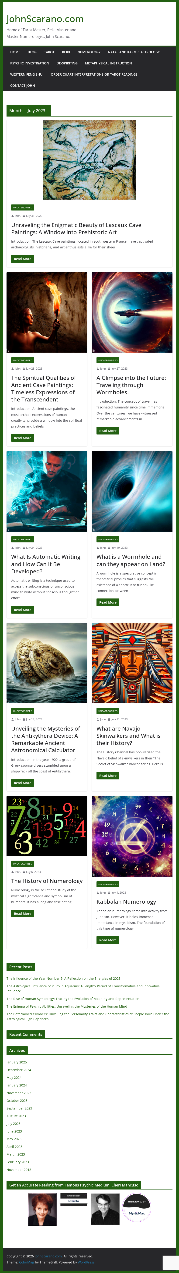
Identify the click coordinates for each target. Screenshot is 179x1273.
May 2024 (14, 1077)
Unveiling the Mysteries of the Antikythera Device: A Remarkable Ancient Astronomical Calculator (45, 739)
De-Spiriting (67, 63)
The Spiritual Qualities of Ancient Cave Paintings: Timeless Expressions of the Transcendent (43, 388)
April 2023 (14, 1146)
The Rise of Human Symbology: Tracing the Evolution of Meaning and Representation (73, 998)
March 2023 (16, 1154)
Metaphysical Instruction (108, 63)
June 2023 (14, 1131)
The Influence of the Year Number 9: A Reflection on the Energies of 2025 (63, 978)
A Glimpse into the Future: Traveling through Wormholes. (131, 385)
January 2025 (17, 1062)
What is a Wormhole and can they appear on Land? (130, 560)
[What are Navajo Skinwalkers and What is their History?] (132, 663)
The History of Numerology (47, 881)
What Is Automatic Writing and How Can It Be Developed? (45, 564)
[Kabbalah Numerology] (132, 836)
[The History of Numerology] (47, 826)
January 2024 (17, 1085)
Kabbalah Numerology (126, 901)
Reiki (66, 52)
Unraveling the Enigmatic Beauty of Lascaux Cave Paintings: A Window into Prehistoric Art (76, 228)
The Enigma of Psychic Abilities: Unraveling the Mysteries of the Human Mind (67, 1006)
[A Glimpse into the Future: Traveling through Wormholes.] (132, 312)
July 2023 (14, 1123)
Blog (32, 52)
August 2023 (16, 1116)
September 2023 (19, 1108)
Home (15, 52)
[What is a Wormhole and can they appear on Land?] (132, 491)
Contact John (22, 85)
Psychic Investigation (29, 63)
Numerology (88, 52)
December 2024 (19, 1070)
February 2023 (18, 1162)
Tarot (49, 52)
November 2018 (19, 1169)
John (18, 216)
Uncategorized (22, 207)
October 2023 (17, 1100)
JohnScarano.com (45, 18)
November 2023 (19, 1093)
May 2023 (14, 1139)
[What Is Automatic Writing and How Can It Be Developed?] (47, 491)
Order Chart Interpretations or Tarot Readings (94, 74)
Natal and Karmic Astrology (134, 52)
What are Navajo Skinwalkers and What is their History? (128, 736)
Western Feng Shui (26, 74)
